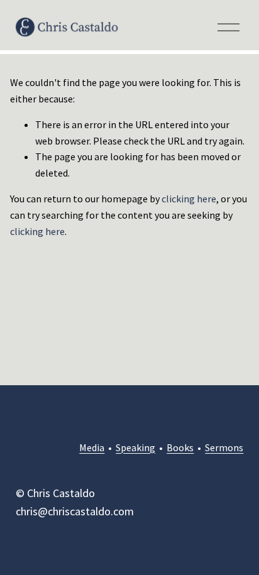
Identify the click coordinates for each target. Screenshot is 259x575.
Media (91, 447)
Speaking (135, 447)
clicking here (189, 198)
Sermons (224, 447)
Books (180, 447)
